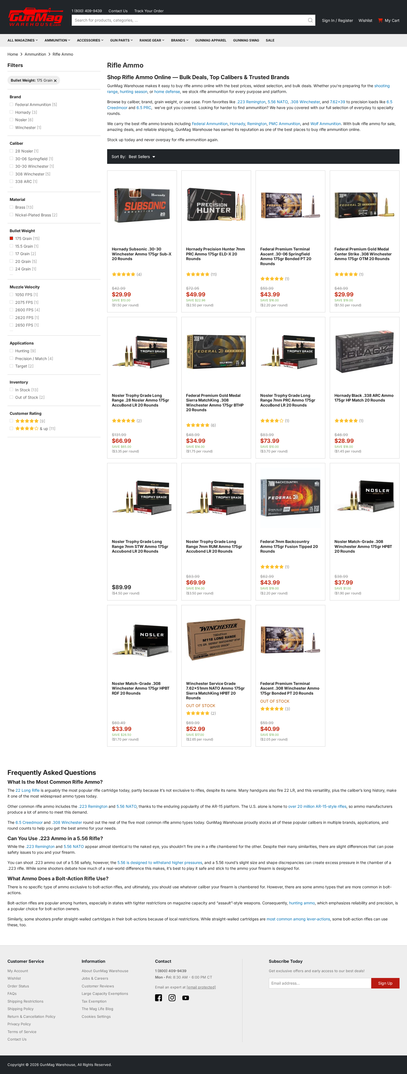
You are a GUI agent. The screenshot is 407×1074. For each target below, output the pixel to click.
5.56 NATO (278, 101)
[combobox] (193, 20)
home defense (167, 91)
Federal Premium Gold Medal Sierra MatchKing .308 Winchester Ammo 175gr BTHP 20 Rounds (215, 402)
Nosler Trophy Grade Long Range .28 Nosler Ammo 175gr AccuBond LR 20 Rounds (140, 400)
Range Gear (150, 40)
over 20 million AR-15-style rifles (317, 806)
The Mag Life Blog (97, 1008)
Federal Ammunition (210, 123)
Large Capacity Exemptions (105, 993)
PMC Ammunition (284, 123)
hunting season (133, 91)
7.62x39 (337, 101)
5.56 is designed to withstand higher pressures (159, 862)
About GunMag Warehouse (105, 971)
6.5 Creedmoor (29, 822)
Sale (270, 40)
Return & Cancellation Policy (31, 1016)
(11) (214, 274)
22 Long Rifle (28, 790)
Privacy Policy (19, 1024)
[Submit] (310, 20)
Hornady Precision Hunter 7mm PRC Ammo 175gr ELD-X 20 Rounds (215, 254)
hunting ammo (302, 902)
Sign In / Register (337, 20)
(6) (213, 425)
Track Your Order (149, 11)
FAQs (12, 993)
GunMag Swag (246, 40)
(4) (139, 274)
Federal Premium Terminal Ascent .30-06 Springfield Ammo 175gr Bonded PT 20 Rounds (285, 256)
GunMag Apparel (210, 40)
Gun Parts (120, 40)
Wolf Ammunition (325, 123)
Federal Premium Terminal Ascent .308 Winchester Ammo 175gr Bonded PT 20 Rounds (290, 688)
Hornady (237, 123)
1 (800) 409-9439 (87, 11)
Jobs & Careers (95, 978)
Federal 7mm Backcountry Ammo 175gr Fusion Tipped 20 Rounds (289, 546)
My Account (17, 971)
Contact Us (118, 11)
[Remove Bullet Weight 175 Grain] (55, 80)
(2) (139, 421)
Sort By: (119, 156)
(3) (287, 709)
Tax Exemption (94, 1001)
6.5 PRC (143, 107)
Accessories (88, 40)
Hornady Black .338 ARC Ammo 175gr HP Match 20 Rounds (364, 398)
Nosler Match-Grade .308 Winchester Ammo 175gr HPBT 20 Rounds (363, 546)
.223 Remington (251, 101)
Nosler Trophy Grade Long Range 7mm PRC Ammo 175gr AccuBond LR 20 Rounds (287, 400)
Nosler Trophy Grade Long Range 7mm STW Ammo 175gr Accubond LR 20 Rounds (140, 546)
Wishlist (365, 20)
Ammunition (56, 40)
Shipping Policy (20, 1008)
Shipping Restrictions (25, 1001)
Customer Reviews (98, 986)
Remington (257, 123)
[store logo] (36, 17)
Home (12, 54)
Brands (178, 40)
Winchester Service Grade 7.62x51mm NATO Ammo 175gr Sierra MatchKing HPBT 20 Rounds (215, 690)
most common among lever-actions (298, 919)
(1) (287, 279)
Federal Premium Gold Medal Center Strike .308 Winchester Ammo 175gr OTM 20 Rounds (363, 254)
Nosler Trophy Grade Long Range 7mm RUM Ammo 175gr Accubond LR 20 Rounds (214, 546)
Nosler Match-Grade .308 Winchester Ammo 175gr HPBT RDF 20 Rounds (140, 688)
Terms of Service (22, 1031)
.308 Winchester (305, 101)
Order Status (18, 986)
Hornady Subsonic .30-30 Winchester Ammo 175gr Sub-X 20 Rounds (141, 254)
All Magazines (21, 40)
